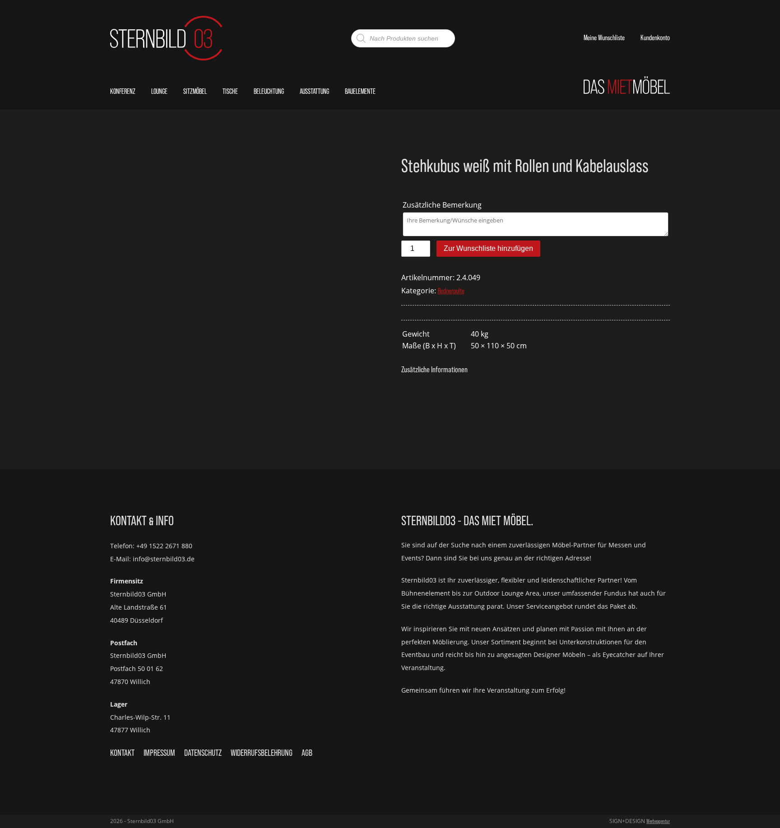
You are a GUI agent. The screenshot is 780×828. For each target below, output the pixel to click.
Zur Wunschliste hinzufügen (488, 248)
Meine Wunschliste (604, 37)
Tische (230, 91)
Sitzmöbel (195, 91)
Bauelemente (360, 91)
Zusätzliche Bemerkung (443, 205)
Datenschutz (203, 753)
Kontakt (122, 753)
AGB (307, 753)
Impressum (159, 753)
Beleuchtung (269, 91)
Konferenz (122, 91)
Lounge (159, 91)
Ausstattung (314, 91)
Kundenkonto (655, 37)
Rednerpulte (451, 291)
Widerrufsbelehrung (261, 753)
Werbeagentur (658, 821)
